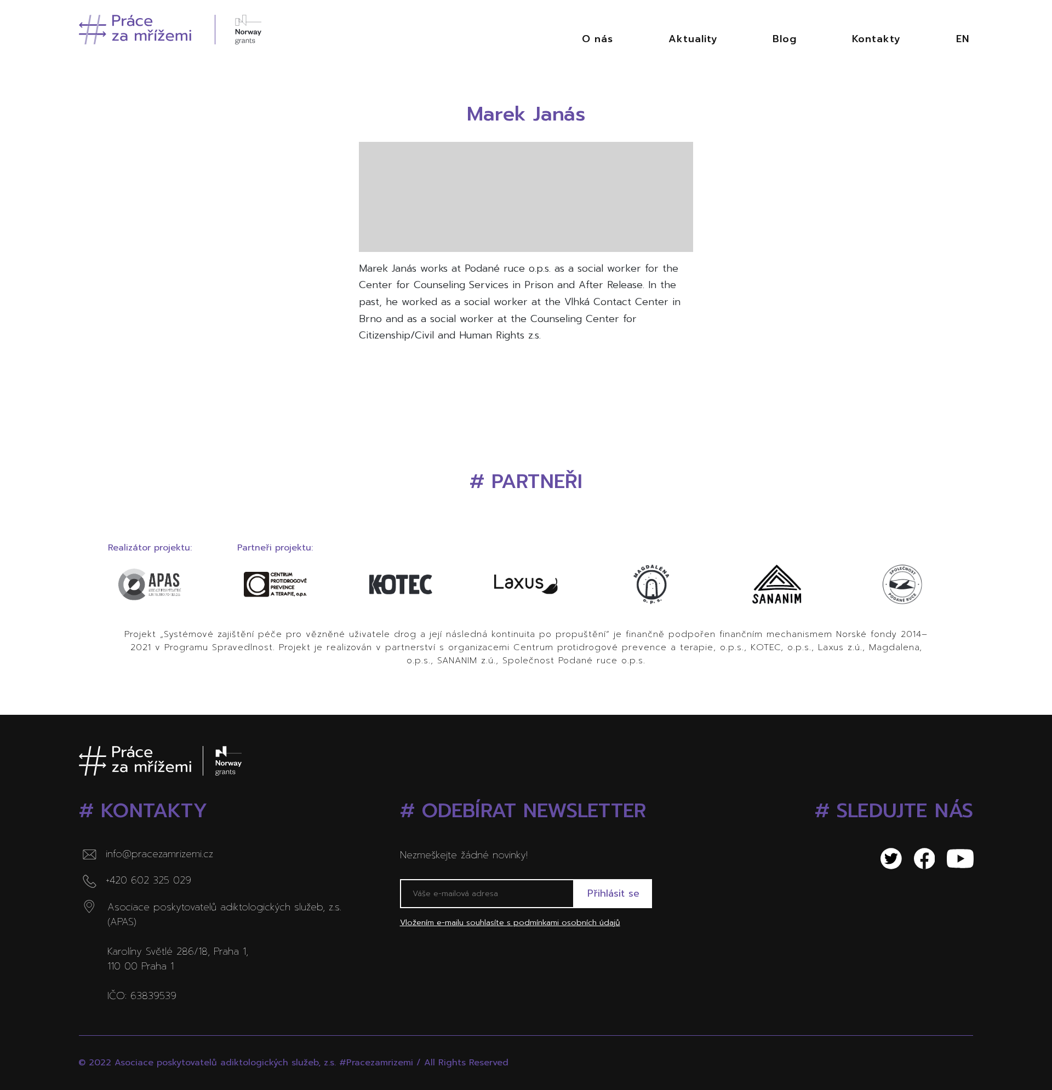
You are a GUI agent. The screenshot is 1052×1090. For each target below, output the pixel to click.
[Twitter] (885, 858)
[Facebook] (918, 858)
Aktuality (693, 39)
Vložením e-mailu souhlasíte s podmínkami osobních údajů (510, 922)
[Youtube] (954, 858)
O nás (597, 39)
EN (962, 39)
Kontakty (876, 39)
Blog (785, 39)
